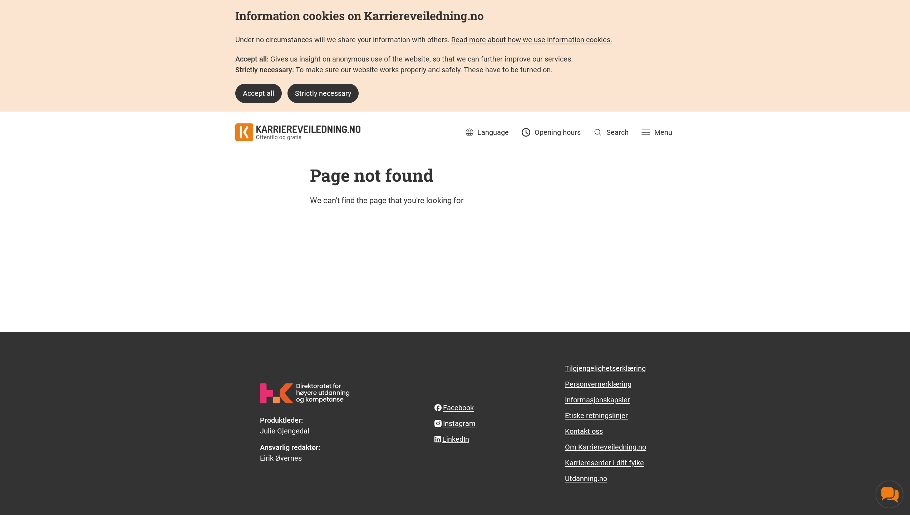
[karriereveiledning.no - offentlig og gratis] (297, 132)
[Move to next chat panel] (889, 494)
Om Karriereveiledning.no (605, 447)
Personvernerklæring (598, 384)
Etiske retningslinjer (596, 415)
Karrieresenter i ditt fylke (604, 462)
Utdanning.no (586, 478)
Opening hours (558, 132)
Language (493, 132)
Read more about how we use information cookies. (531, 39)
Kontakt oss (584, 431)
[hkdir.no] (304, 393)
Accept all (258, 93)
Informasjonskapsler (597, 400)
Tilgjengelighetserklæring (605, 368)
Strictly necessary (323, 93)
